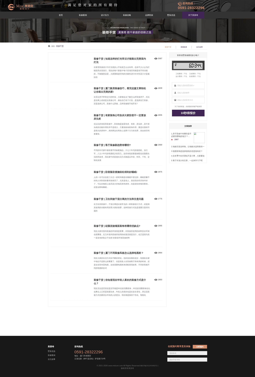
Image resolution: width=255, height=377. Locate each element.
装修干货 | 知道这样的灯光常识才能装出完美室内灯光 (120, 60)
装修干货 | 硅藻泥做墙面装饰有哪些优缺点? (117, 226)
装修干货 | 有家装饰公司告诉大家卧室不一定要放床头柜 (120, 117)
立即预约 (200, 347)
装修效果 (184, 47)
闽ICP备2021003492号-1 (149, 366)
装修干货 (168, 47)
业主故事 (199, 47)
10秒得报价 (188, 113)
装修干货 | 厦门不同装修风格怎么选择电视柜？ (119, 253)
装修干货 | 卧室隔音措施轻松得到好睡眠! (115, 172)
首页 (53, 46)
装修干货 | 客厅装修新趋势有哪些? (112, 145)
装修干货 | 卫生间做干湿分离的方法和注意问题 (119, 199)
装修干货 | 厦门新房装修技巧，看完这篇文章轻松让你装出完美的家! (120, 90)
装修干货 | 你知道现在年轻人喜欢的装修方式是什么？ (120, 282)
